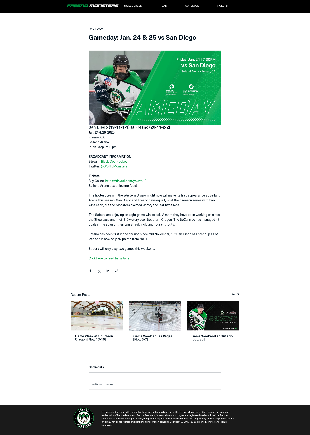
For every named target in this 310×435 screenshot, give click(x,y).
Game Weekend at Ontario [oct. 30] (212, 338)
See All (235, 294)
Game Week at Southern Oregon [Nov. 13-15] (94, 338)
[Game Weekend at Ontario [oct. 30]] (213, 315)
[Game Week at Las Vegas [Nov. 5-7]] (155, 316)
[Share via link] (116, 271)
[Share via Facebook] (90, 271)
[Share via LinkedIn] (108, 271)
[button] (139, 6)
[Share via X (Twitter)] (99, 271)
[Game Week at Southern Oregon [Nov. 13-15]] (97, 315)
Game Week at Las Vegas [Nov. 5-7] (152, 338)
